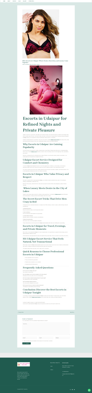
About (9, 1)
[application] (34, 1)
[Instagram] (70, 389)
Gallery (24, 1)
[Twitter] (74, 389)
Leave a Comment (25, 64)
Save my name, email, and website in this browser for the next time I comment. (38, 340)
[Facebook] (72, 389)
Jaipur (51, 366)
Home (4, 1)
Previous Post (20, 312)
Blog (20, 1)
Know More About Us (55, 362)
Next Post (72, 312)
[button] (86, 1)
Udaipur (51, 369)
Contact (14, 1)
